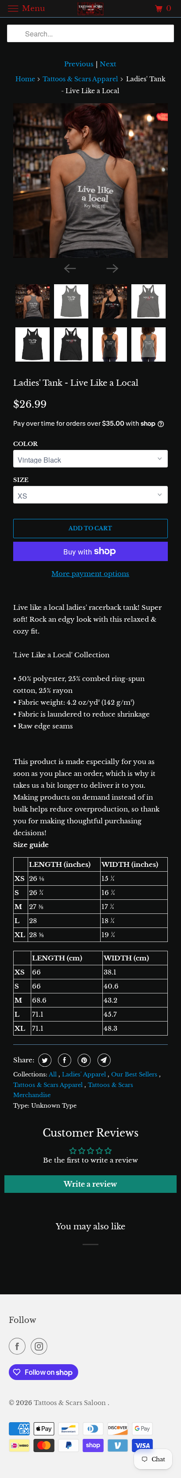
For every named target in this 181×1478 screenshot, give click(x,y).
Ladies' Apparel (85, 1074)
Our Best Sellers (135, 1074)
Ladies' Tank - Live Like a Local (75, 383)
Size (21, 480)
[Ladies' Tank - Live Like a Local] (90, 180)
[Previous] (69, 267)
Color (25, 444)
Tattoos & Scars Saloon (71, 1403)
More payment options (90, 573)
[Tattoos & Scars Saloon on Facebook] (19, 1346)
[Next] (111, 267)
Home (25, 79)
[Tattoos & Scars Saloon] (90, 8)
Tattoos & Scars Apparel (80, 79)
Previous (79, 64)
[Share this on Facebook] (63, 1060)
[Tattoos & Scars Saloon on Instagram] (41, 1346)
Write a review (90, 1184)
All (53, 1074)
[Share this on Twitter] (43, 1060)
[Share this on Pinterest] (83, 1060)
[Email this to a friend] (103, 1060)
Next (108, 64)
